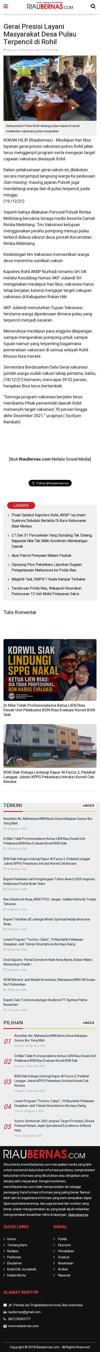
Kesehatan (65, 1263)
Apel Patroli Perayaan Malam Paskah (41, 555)
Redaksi (12, 1251)
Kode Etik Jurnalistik (21, 1269)
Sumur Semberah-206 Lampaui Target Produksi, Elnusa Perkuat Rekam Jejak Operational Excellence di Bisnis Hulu (54, 1126)
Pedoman (14, 1257)
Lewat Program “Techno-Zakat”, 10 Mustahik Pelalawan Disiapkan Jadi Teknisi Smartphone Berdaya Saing (43, 942)
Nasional (64, 1275)
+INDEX (88, 805)
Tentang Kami (17, 1245)
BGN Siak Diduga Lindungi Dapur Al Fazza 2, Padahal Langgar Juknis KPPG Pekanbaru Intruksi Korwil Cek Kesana (49, 777)
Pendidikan (66, 1251)
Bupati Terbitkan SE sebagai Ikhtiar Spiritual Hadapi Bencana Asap (46, 922)
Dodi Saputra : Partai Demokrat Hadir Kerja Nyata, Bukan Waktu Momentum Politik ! (47, 962)
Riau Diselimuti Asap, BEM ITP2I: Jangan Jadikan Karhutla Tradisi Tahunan (49, 902)
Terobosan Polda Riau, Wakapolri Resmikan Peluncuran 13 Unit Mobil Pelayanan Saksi (46, 591)
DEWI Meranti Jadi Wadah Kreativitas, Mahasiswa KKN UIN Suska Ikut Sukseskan (49, 982)
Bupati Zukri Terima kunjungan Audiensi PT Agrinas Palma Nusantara (45, 1002)
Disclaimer (14, 1263)
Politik (62, 1239)
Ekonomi (64, 1245)
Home (11, 1239)
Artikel (63, 1269)
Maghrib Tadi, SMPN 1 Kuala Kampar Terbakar (49, 579)
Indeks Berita (16, 1275)
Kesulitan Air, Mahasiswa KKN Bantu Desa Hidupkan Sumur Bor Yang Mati (48, 821)
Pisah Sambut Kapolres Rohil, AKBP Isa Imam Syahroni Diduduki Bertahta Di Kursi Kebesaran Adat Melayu (49, 520)
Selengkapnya (78, 1214)
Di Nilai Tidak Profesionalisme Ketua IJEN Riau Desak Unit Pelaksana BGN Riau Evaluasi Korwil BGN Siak (49, 710)
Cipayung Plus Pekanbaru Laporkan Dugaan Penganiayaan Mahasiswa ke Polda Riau (47, 567)
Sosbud (63, 1257)
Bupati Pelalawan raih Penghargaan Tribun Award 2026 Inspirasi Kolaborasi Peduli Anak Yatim (49, 881)
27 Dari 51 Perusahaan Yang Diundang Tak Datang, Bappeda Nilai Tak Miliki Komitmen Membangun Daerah (52, 541)
